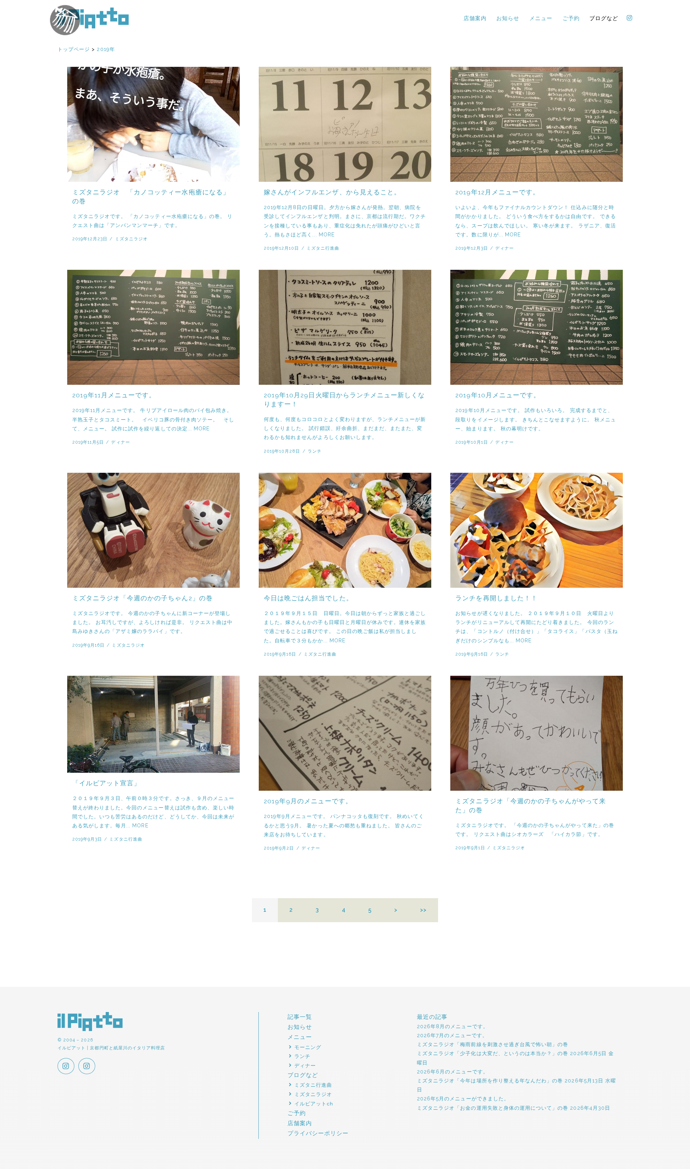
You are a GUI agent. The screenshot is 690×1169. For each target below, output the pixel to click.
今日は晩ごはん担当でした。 (308, 598)
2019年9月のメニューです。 (308, 801)
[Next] (396, 910)
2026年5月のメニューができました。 (463, 1098)
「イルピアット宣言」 (106, 783)
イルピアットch (313, 1103)
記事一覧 (300, 1016)
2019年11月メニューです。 (114, 395)
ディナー (504, 248)
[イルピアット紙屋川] (66, 1066)
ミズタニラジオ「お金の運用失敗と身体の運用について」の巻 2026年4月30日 (513, 1108)
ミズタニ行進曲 (323, 248)
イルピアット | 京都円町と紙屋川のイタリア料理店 (93, 18)
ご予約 (571, 18)
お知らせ (507, 18)
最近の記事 (432, 1016)
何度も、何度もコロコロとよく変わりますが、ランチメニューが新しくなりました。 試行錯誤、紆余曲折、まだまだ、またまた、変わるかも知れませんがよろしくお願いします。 (345, 428)
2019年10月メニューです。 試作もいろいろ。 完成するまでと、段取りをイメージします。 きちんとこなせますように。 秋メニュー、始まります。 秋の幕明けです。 (535, 419)
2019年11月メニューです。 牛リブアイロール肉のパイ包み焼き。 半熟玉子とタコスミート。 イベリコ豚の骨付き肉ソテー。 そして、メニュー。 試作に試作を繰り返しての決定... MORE (153, 419)
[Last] (423, 910)
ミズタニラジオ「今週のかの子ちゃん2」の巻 (142, 598)
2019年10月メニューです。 (497, 395)
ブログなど (603, 18)
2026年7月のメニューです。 (452, 1035)
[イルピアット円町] (86, 1066)
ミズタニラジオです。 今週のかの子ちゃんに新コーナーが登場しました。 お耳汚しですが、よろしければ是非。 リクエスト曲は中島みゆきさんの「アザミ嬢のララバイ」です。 (152, 622)
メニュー (540, 18)
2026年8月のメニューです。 (452, 1026)
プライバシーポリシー (318, 1133)
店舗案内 (475, 18)
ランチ (315, 451)
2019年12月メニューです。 (497, 192)
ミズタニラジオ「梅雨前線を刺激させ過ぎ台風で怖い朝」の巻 (492, 1044)
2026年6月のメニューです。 (452, 1072)
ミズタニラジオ (131, 238)
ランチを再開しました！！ (496, 598)
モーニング (307, 1047)
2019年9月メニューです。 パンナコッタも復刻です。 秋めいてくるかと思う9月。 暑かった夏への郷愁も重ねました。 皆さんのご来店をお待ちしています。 (344, 825)
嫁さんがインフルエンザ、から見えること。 (332, 192)
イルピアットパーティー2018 (65, 20)
